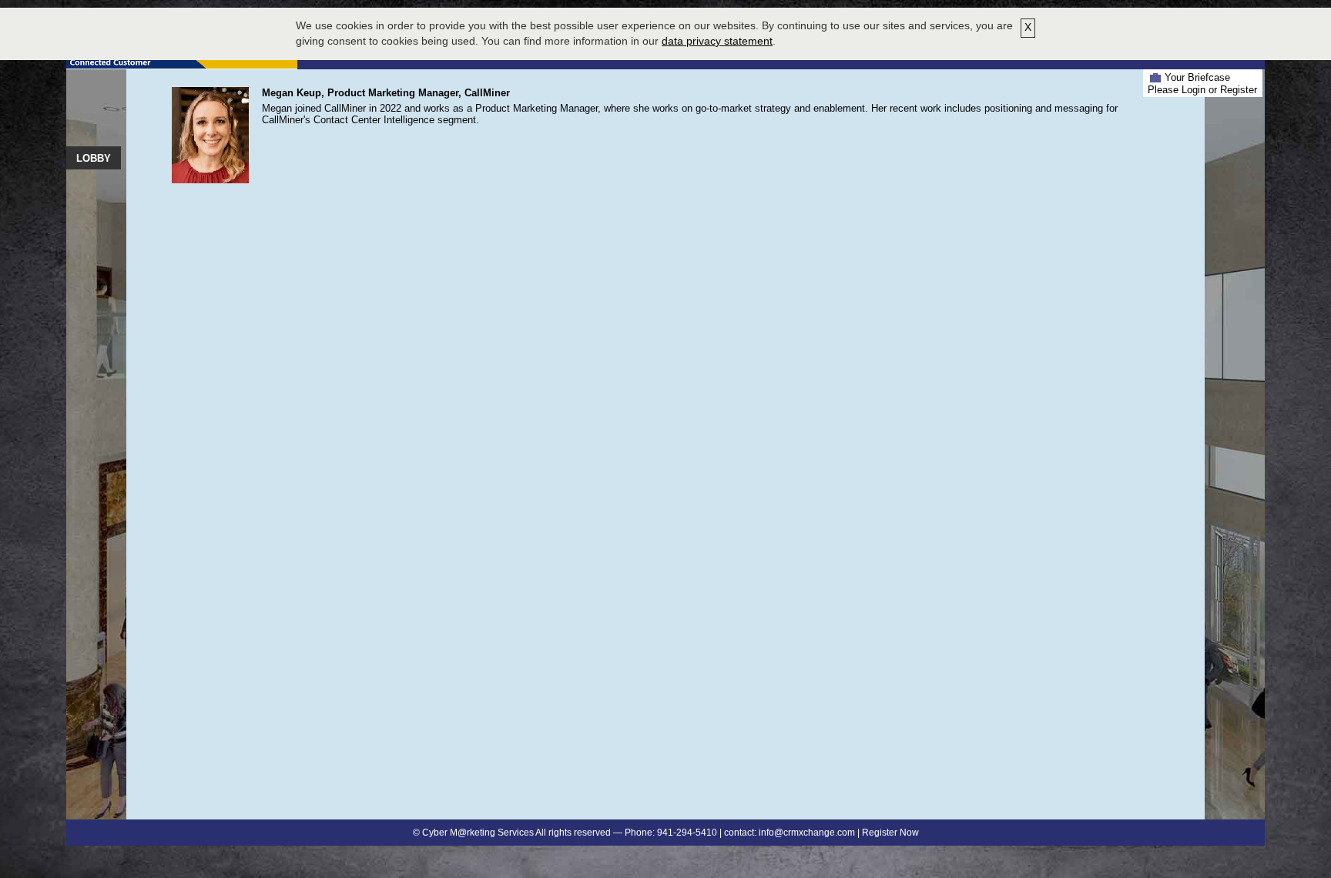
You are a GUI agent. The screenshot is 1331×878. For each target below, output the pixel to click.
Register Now (890, 832)
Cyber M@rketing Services (478, 832)
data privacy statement (717, 41)
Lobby (93, 158)
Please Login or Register (1202, 90)
